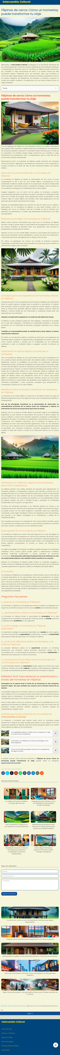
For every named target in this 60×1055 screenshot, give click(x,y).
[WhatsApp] (20, 773)
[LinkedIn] (29, 773)
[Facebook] (3, 773)
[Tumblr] (24, 773)
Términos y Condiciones (8, 1033)
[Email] (37, 773)
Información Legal (7, 1029)
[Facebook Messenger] (7, 773)
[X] (12, 773)
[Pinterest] (16, 773)
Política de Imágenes (8, 1041)
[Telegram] (33, 773)
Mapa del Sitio (5, 1050)
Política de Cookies (7, 1037)
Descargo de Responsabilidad (10, 1046)
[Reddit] (42, 773)
